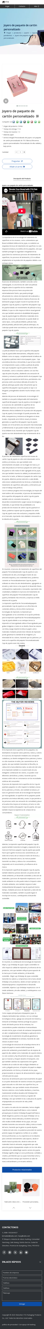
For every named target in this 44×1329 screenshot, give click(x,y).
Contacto (22, 6)
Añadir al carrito (16, 167)
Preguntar (16, 161)
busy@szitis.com (24, 1236)
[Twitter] (15, 1252)
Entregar (22, 1304)
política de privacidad (10, 1324)
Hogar (7, 6)
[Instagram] (26, 1252)
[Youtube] (21, 1252)
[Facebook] (4, 1252)
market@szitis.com (10, 1236)
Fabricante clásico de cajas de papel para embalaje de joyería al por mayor (12, 1202)
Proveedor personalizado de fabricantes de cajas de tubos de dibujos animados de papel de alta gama (31, 1202)
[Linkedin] (10, 1252)
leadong (32, 1324)
